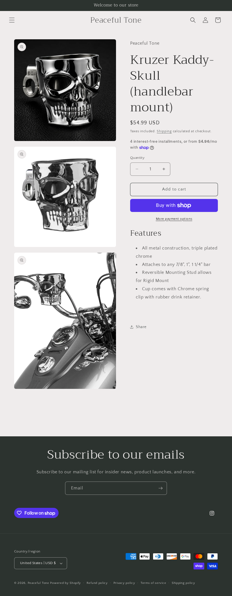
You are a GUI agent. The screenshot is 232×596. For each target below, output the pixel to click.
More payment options (174, 219)
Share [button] (141, 327)
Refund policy (97, 583)
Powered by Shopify (65, 583)
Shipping (164, 131)
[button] (12, 20)
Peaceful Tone (38, 583)
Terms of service (153, 583)
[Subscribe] (160, 488)
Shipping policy (183, 583)
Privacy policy (124, 583)
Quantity (137, 158)
